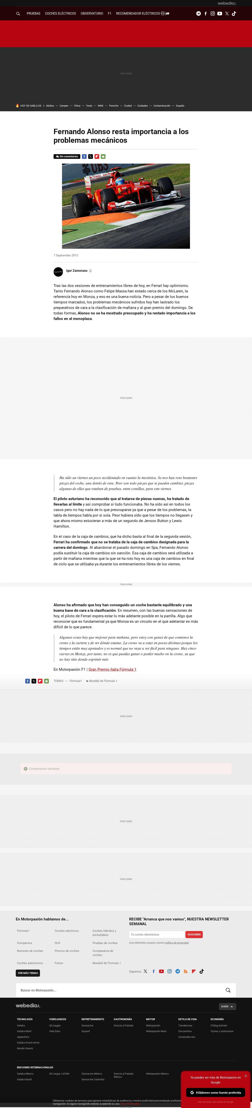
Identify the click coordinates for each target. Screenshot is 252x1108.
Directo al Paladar (123, 1025)
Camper (64, 105)
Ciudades (142, 105)
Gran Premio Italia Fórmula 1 (112, 669)
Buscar (228, 990)
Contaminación (162, 105)
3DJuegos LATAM (59, 1073)
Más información (129, 1103)
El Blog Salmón (219, 1025)
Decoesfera (185, 1031)
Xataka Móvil (24, 1031)
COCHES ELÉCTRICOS (60, 13)
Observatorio (92, 13)
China (77, 105)
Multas (50, 105)
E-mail (103, 156)
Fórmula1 (75, 681)
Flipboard (96, 156)
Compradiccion (186, 1036)
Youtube (219, 13)
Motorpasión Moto (156, 1031)
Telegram (198, 13)
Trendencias (185, 1025)
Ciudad (128, 105)
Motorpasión (153, 1025)
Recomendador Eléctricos (138, 13)
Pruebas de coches (105, 943)
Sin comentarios (69, 156)
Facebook (205, 13)
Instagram (212, 13)
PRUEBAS (33, 13)
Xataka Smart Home (28, 1042)
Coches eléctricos (67, 931)
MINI (100, 105)
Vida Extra (54, 1031)
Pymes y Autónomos (222, 1031)
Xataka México (25, 1073)
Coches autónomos (30, 963)
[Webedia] (227, 3)
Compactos (24, 943)
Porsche (113, 105)
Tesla (89, 105)
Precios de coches (67, 951)
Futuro (59, 963)
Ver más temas (28, 973)
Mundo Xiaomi (25, 1048)
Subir (224, 1006)
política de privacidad (177, 942)
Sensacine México (92, 1073)
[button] (79, 270)
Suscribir (194, 934)
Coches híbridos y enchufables (104, 933)
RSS (186, 971)
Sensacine (87, 1025)
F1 (109, 13)
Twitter (226, 13)
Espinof (86, 1031)
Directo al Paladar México (123, 1075)
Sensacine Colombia (93, 1079)
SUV (57, 943)
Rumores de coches (30, 951)
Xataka (21, 1025)
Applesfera (23, 1036)
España (180, 105)
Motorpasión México (157, 1073)
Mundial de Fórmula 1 (103, 681)
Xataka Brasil (24, 1079)
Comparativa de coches (103, 953)
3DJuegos (55, 1025)
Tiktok (234, 13)
